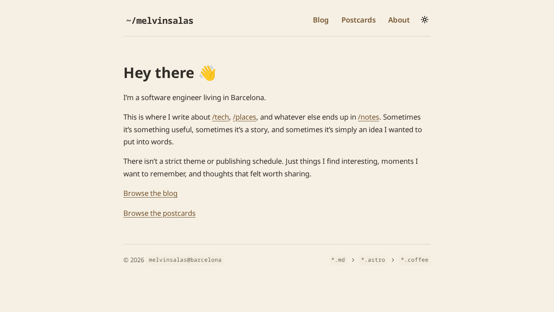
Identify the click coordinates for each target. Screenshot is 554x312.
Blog (321, 20)
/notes (368, 117)
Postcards (358, 20)
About (399, 20)
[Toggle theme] (425, 19)
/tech (220, 117)
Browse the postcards (159, 213)
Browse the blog (150, 193)
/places (244, 117)
